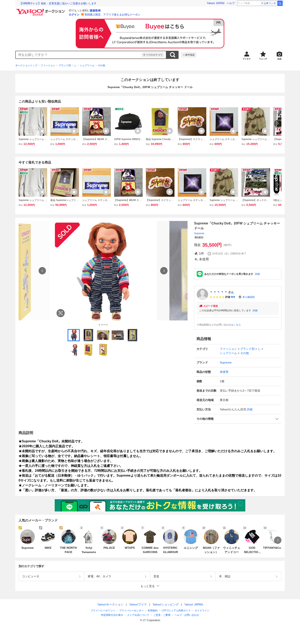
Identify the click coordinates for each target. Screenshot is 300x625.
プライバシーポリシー (103, 610)
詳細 (257, 274)
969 (233, 297)
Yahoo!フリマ (138, 604)
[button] (237, 418)
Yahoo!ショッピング (165, 604)
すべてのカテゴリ (153, 54)
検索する (172, 55)
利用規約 (153, 610)
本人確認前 (248, 297)
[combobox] (78, 55)
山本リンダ (270, 3)
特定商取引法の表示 (112, 615)
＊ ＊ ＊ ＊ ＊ (218, 292)
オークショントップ (26, 65)
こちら (237, 324)
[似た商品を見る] (61, 313)
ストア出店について (138, 615)
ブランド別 (65, 65)
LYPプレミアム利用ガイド (176, 610)
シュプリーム (87, 65)
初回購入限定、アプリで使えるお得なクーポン (112, 14)
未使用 (224, 371)
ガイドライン (202, 610)
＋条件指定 (189, 54)
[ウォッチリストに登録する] (42, 131)
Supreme (199, 233)
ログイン (74, 14)
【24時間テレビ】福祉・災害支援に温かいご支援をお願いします (58, 3)
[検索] (280, 3)
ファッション (48, 65)
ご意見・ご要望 (161, 615)
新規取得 (95, 10)
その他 (101, 65)
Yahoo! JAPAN (215, 3)
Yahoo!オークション (110, 604)
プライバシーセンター (131, 610)
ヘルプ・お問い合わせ (186, 615)
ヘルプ (231, 3)
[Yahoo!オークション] (41, 10)
